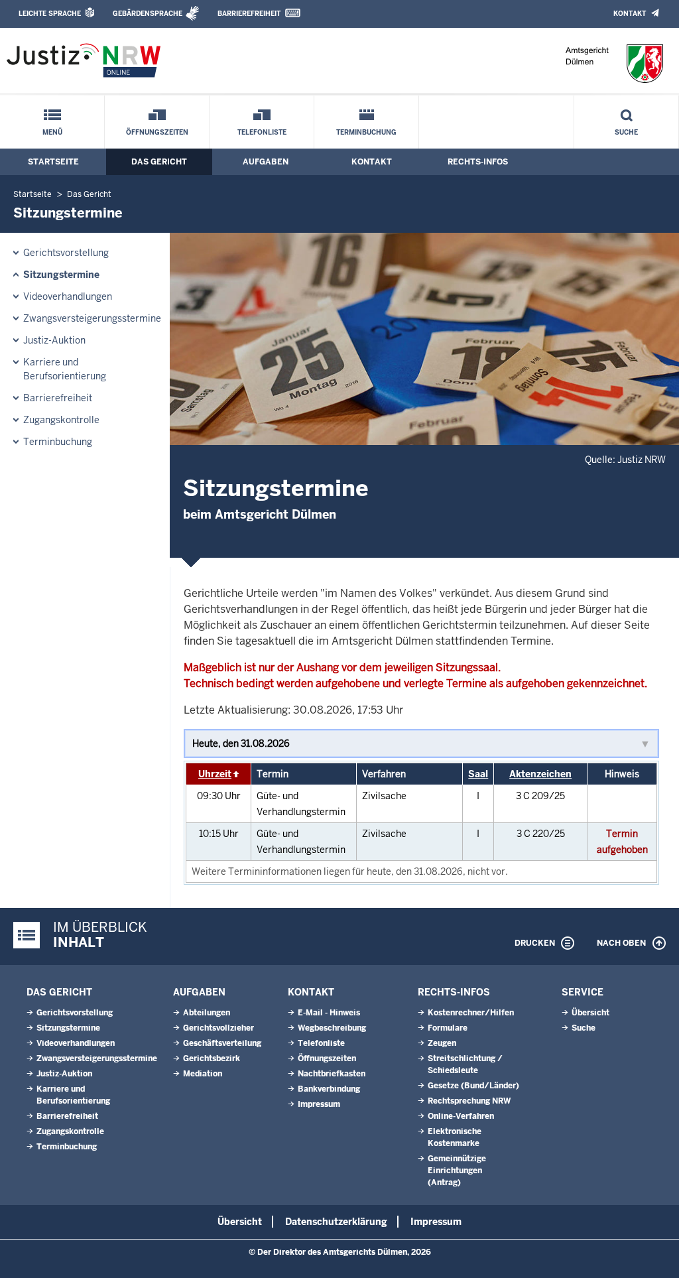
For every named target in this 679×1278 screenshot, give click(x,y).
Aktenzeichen (540, 774)
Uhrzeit (214, 774)
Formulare (447, 1028)
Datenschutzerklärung (336, 1222)
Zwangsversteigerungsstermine (92, 318)
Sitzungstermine (61, 275)
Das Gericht (159, 162)
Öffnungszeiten (157, 132)
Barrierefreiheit (248, 13)
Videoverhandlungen (67, 296)
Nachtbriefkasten (331, 1073)
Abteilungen (206, 1012)
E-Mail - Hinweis (329, 1012)
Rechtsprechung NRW (469, 1101)
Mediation (202, 1073)
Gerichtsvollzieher (218, 1028)
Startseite (53, 162)
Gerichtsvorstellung (66, 253)
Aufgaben (265, 162)
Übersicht (590, 1012)
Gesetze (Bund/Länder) (473, 1085)
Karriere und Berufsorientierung (64, 369)
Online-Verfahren (461, 1116)
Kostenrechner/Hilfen (471, 1012)
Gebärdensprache (147, 13)
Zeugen (442, 1043)
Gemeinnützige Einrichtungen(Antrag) (457, 1170)
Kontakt (629, 13)
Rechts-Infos (478, 162)
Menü (52, 132)
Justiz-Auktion (54, 340)
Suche (626, 132)
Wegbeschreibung (332, 1028)
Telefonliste (261, 132)
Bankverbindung (329, 1089)
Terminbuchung (366, 132)
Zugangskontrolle (61, 420)
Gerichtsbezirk (211, 1058)
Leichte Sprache (50, 13)
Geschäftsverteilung (222, 1043)
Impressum (319, 1104)
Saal (478, 774)
